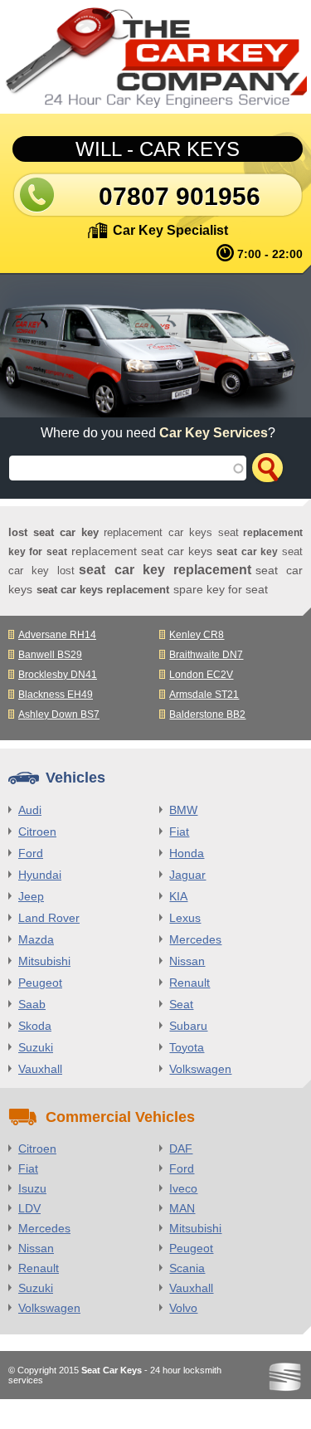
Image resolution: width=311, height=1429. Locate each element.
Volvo (183, 1307)
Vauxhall (40, 1068)
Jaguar (187, 874)
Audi (29, 810)
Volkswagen (200, 1068)
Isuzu (32, 1188)
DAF (180, 1148)
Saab (32, 1004)
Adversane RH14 (57, 635)
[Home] (155, 57)
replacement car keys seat (172, 532)
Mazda (36, 939)
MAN (182, 1208)
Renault (189, 982)
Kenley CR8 (196, 635)
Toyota (186, 1047)
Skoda (34, 1025)
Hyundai (39, 874)
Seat (181, 1004)
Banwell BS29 (50, 655)
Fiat (179, 831)
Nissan (187, 961)
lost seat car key (54, 532)
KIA (178, 896)
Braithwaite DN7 (206, 655)
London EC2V (201, 674)
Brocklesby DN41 (57, 674)
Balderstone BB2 (207, 714)
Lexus (185, 917)
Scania (187, 1268)
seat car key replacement (165, 570)
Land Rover (49, 917)
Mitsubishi (44, 961)
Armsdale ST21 (204, 694)
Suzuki (35, 1047)
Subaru (188, 1025)
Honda (186, 853)
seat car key (247, 552)
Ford (30, 853)
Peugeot (40, 982)
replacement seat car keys (142, 551)
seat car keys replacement (102, 589)
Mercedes (195, 939)
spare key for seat (220, 589)
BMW (183, 810)
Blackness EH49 (55, 694)
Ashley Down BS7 (59, 714)
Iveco (183, 1188)
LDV (29, 1208)
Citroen (37, 831)
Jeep (31, 896)
